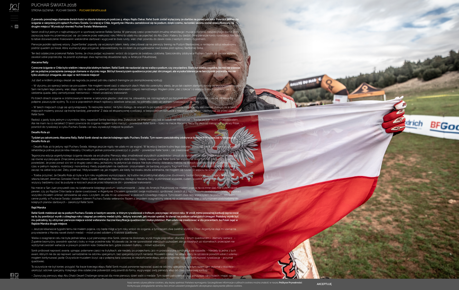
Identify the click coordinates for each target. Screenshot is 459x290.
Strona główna (42, 10)
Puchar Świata (66, 10)
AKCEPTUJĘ (324, 284)
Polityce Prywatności (290, 282)
